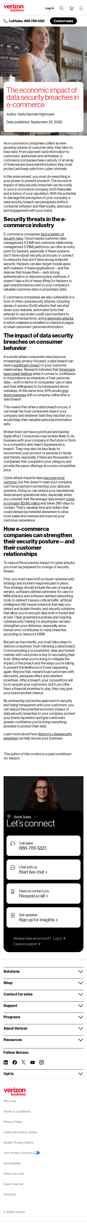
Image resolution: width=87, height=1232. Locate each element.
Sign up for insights (37, 919)
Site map (10, 1101)
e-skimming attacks (59, 318)
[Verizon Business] (14, 7)
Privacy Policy (13, 1121)
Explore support (25, 944)
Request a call (32, 895)
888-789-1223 (32, 848)
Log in (57, 938)
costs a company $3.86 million (39, 501)
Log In (49, 8)
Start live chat (31, 871)
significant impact (27, 365)
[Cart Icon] (71, 8)
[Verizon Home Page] (15, 1091)
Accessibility (12, 1163)
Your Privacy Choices (18, 1152)
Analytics (10, 1194)
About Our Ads (14, 1173)
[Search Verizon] (61, 8)
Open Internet (13, 1184)
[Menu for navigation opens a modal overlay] (81, 8)
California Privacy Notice (20, 1132)
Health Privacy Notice (18, 1142)
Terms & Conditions (17, 1111)
